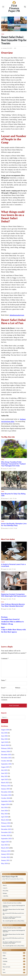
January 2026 (5, 751)
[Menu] (3, 7)
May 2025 (4, 776)
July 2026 (4, 733)
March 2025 (5, 782)
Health (4, 955)
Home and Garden (6, 966)
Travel (2, 34)
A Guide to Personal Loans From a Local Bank (12, 903)
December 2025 (6, 754)
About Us (5, 885)
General (3, 591)
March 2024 (5, 820)
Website (17, 688)
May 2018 (4, 863)
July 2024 (4, 807)
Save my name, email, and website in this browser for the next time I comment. (13, 697)
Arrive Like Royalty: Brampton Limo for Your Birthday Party (14, 524)
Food (4, 969)
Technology (5, 961)
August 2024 (5, 804)
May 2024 (4, 813)
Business (4, 952)
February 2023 (5, 851)
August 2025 (5, 767)
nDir (15, 48)
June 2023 (4, 845)
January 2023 (5, 854)
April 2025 (4, 779)
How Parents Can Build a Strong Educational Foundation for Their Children (12, 918)
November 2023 (6, 832)
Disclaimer (5, 893)
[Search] (25, 7)
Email (3, 688)
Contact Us (5, 888)
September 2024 (6, 801)
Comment (5, 658)
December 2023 (6, 829)
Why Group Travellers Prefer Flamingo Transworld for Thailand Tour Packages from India (13, 464)
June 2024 (4, 810)
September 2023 (6, 838)
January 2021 (5, 860)
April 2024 (4, 817)
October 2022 (5, 857)
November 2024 (6, 795)
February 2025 (5, 785)
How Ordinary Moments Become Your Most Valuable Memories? (13, 605)
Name (3, 680)
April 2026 (4, 742)
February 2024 (5, 823)
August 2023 (5, 841)
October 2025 (5, 761)
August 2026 (5, 730)
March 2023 (5, 848)
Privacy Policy (5, 890)
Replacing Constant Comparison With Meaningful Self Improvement (13, 595)
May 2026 (4, 739)
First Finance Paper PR (14, 8)
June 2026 (4, 736)
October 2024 (5, 798)
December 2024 (6, 792)
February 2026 (5, 748)
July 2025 (4, 770)
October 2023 (5, 835)
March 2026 (5, 745)
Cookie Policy (5, 896)
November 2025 (6, 757)
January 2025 (5, 789)
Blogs (2, 601)
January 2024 (5, 826)
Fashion (4, 964)
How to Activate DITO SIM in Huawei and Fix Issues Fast (13, 914)
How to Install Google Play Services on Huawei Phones (13, 920)
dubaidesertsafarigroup (17, 315)
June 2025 (4, 773)
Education (5, 958)
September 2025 (6, 764)
